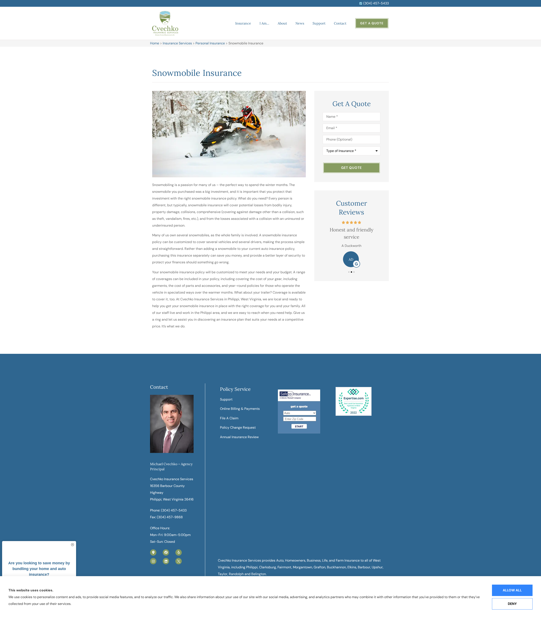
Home (154, 43)
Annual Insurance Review (239, 437)
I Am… (264, 23)
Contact (340, 23)
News (299, 23)
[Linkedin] (166, 561)
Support (319, 23)
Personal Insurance (210, 43)
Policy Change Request (238, 427)
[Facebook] (166, 552)
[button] (349, 272)
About (282, 23)
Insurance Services (177, 43)
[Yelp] (178, 552)
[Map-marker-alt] (153, 552)
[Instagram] (153, 561)
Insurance (243, 23)
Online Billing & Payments (240, 408)
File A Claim (229, 418)
